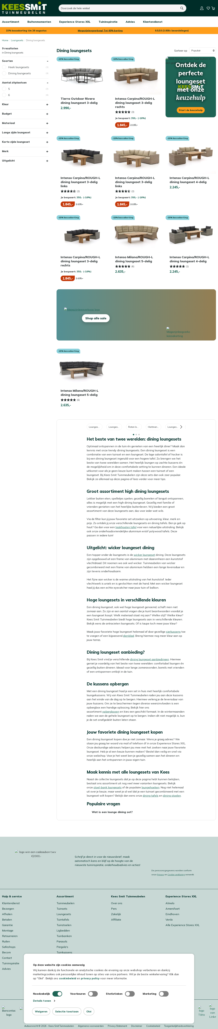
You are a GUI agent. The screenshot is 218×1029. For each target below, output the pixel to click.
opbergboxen (110, 711)
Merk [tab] (5, 151)
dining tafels (150, 795)
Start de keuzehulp (191, 110)
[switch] (93, 994)
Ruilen (6, 941)
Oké (88, 1011)
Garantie (7, 925)
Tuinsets (62, 908)
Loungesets (17, 40)
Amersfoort (173, 908)
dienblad (128, 635)
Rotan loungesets (135, 427)
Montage (7, 930)
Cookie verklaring (176, 874)
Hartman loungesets (154, 427)
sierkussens (173, 631)
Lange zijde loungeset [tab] (16, 132)
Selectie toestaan (67, 1011)
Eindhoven (172, 914)
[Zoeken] (182, 8)
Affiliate (116, 919)
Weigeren (41, 1011)
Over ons (116, 903)
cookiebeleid (67, 978)
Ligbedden (63, 930)
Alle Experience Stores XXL (183, 925)
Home (5, 40)
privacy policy (90, 978)
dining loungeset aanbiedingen (149, 659)
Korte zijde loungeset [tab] (16, 141)
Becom (6, 952)
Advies (6, 968)
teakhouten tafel (125, 527)
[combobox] (118, 8)
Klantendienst (11, 903)
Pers (114, 908)
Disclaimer (136, 1026)
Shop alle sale (95, 318)
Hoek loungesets (18, 67)
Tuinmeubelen (65, 903)
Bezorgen (8, 908)
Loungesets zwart (174, 427)
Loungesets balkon (95, 427)
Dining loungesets (19, 73)
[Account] (202, 8)
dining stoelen (172, 795)
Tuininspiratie (10, 963)
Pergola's (62, 947)
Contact (7, 958)
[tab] (133, 434)
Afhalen (7, 914)
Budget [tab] (7, 113)
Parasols (62, 941)
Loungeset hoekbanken (115, 427)
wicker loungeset (144, 555)
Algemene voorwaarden (91, 1026)
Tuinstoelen (64, 925)
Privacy (160, 874)
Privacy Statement (117, 1026)
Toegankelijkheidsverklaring (179, 1026)
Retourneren (10, 936)
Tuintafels (63, 919)
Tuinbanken (64, 936)
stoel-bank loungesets (108, 787)
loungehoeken (150, 787)
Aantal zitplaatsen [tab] (14, 82)
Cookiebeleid (153, 1026)
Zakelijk (116, 914)
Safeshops (8, 947)
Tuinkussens (64, 952)
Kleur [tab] (5, 104)
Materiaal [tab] (8, 123)
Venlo (169, 919)
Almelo (170, 903)
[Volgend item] (181, 427)
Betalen (7, 919)
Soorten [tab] (7, 60)
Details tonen (42, 1000)
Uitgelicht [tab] (8, 160)
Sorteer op (180, 50)
